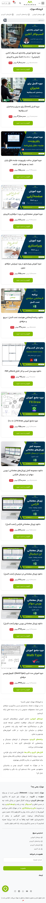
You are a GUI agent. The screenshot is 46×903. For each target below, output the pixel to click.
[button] (20, 3)
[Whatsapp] (23, 891)
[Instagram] (15, 891)
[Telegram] (19, 891)
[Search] (5, 20)
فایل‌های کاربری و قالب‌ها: (33, 752)
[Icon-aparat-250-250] (31, 891)
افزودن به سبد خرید (23, 69)
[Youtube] (27, 891)
